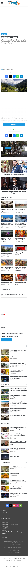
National (8, 31)
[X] (10, 76)
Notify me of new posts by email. (10, 336)
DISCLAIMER (4, 510)
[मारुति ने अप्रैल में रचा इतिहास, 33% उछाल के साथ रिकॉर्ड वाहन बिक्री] (5, 379)
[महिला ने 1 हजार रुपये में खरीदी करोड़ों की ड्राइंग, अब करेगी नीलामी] (5, 450)
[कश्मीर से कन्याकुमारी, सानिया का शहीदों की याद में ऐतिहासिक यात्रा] (7, 262)
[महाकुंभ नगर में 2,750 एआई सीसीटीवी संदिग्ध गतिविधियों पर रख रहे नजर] (7, 233)
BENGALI (11, 563)
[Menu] (2, 3)
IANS (4, 69)
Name (3, 314)
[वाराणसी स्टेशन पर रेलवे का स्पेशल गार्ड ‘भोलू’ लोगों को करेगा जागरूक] (7, 218)
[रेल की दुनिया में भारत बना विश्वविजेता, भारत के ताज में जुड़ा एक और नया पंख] (5, 397)
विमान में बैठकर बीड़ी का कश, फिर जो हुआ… (18, 415)
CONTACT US (4, 515)
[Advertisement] (14, 18)
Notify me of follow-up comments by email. (12, 333)
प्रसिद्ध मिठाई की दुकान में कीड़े (6, 282)
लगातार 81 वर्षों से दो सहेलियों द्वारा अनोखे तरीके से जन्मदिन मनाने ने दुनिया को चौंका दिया (17, 435)
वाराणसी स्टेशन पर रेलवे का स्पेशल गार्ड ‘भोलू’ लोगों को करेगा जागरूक (7, 225)
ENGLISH (16, 563)
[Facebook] (6, 76)
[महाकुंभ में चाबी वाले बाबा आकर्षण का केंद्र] (21, 277)
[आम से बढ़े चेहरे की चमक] (5, 359)
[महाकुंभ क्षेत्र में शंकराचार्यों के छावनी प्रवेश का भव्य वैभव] (21, 233)
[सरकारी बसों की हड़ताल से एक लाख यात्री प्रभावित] (7, 248)
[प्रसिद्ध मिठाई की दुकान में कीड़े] (7, 277)
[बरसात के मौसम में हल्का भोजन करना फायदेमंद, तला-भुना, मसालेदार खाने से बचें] (5, 365)
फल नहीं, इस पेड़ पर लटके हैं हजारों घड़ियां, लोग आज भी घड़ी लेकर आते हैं (13, 153)
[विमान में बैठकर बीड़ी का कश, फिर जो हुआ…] (7, 204)
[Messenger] (14, 76)
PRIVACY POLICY (5, 512)
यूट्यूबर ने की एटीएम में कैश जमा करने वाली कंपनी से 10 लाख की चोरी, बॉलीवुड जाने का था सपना (20, 225)
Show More (14, 124)
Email (3, 321)
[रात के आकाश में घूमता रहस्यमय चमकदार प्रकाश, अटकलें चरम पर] (5, 457)
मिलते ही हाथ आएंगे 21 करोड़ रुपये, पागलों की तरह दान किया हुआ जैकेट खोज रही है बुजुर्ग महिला (18, 442)
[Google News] (14, 130)
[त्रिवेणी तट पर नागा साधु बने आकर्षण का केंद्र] (21, 204)
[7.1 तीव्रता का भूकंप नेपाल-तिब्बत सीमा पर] (21, 248)
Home (3, 31)
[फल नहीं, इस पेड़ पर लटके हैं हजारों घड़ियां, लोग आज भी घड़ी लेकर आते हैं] (5, 411)
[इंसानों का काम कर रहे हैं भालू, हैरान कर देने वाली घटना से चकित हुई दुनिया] (5, 429)
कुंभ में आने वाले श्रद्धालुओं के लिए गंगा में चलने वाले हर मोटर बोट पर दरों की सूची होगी (20, 269)
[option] (14, 149)
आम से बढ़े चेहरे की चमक (14, 356)
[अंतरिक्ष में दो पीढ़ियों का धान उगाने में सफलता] (5, 352)
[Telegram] (21, 76)
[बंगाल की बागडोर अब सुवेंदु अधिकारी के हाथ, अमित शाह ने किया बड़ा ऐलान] (5, 372)
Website (3, 327)
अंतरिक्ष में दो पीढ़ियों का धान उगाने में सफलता (18, 350)
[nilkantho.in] (14, 3)
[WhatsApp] (17, 76)
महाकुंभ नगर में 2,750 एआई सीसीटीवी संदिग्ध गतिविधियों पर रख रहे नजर (6, 240)
